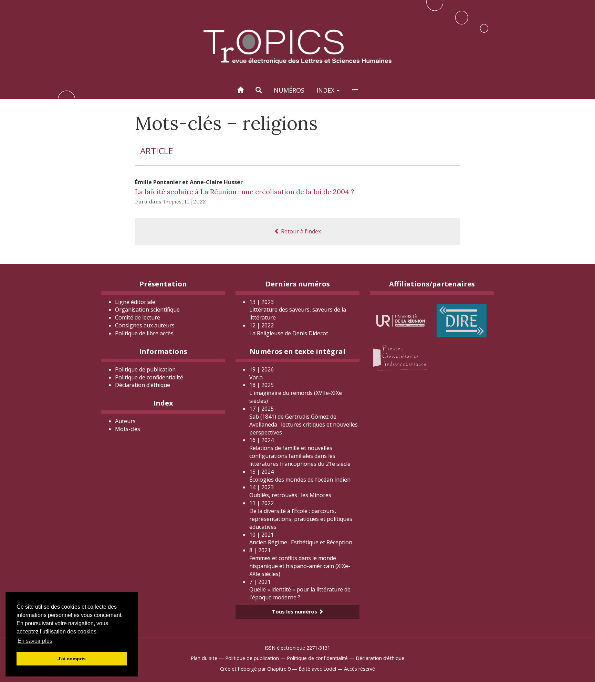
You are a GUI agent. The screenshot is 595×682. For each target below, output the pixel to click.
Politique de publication (145, 369)
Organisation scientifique (147, 309)
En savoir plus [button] (35, 641)
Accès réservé (359, 668)
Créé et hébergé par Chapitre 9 (255, 668)
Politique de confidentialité (149, 377)
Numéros (289, 90)
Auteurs (125, 421)
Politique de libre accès (144, 333)
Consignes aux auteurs (145, 325)
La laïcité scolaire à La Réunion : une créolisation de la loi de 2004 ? (244, 191)
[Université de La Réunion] (400, 320)
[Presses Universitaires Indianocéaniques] (400, 357)
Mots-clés (127, 429)
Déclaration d (142, 385)
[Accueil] (240, 90)
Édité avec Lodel (317, 668)
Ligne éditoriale (135, 302)
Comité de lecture (137, 317)
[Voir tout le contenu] (354, 90)
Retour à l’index (300, 231)
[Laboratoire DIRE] (462, 320)
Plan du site (204, 658)
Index (326, 90)
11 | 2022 (195, 201)
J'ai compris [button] (72, 658)
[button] (258, 90)
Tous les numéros (295, 611)
